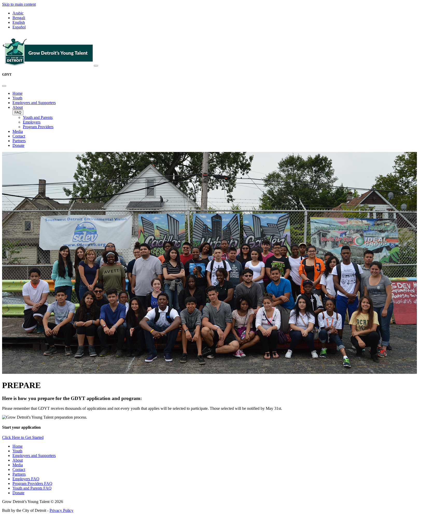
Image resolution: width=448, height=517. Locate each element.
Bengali (18, 18)
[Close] (4, 86)
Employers (31, 122)
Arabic (18, 13)
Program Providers (38, 127)
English (18, 22)
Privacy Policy (61, 510)
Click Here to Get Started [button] (23, 437)
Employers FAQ (25, 479)
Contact (18, 136)
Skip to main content (19, 4)
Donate (18, 145)
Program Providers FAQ (32, 483)
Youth (17, 98)
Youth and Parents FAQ (32, 488)
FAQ (18, 112)
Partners (19, 141)
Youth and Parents (38, 117)
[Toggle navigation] (96, 66)
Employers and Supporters (34, 102)
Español (19, 27)
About (17, 107)
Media (17, 131)
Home (17, 93)
